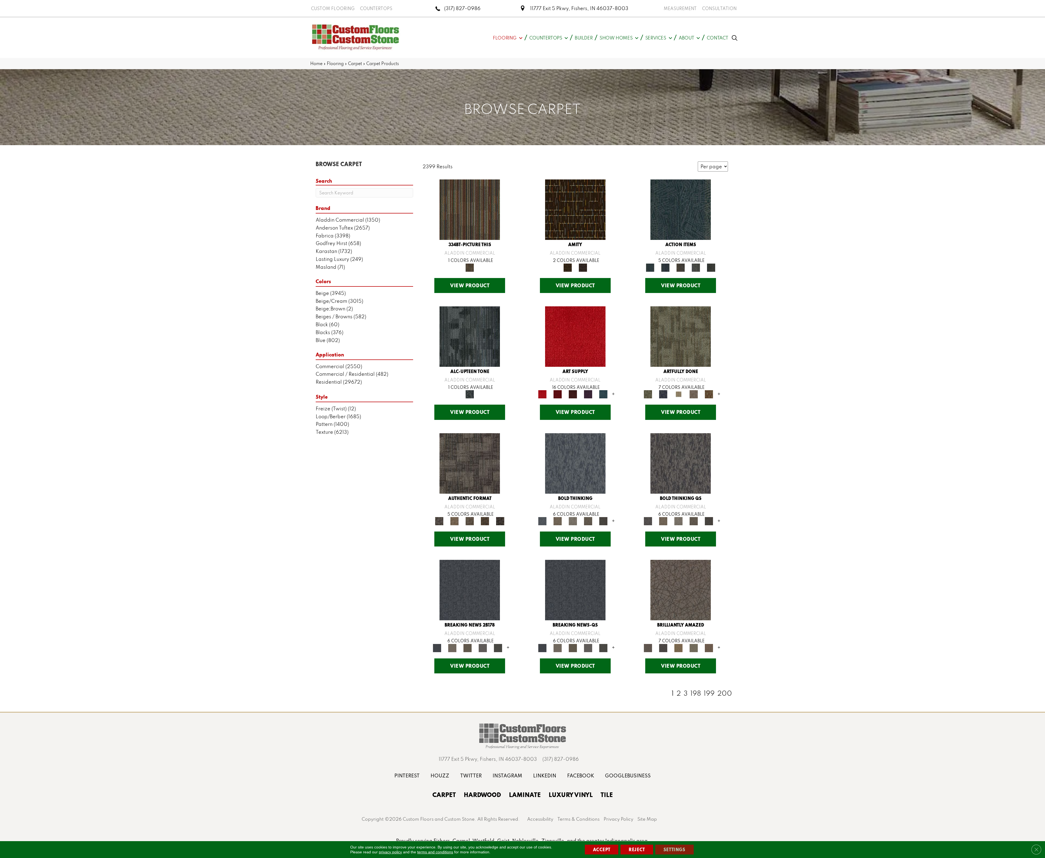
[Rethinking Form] (485, 520)
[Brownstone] (680, 267)
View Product (469, 285)
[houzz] (440, 775)
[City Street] (711, 267)
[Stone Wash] (603, 393)
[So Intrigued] (680, 589)
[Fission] (588, 520)
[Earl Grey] (696, 267)
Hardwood (482, 794)
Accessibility (540, 819)
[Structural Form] (500, 520)
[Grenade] (557, 520)
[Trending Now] (452, 647)
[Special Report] (467, 647)
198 (695, 693)
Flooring (335, 63)
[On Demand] (498, 647)
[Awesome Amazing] (693, 393)
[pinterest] (407, 775)
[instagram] (507, 775)
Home (316, 63)
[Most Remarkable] (663, 393)
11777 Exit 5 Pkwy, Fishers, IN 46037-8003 (579, 8)
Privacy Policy (618, 819)
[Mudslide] (469, 209)
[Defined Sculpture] (454, 520)
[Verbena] (588, 393)
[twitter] (471, 775)
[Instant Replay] (483, 647)
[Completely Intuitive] (678, 647)
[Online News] (469, 589)
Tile (607, 794)
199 (709, 693)
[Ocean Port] (665, 267)
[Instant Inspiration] (709, 647)
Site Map (647, 819)
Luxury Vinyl (571, 794)
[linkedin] (544, 775)
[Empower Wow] (693, 647)
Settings (674, 849)
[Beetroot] (573, 393)
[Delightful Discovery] (680, 335)
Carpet (355, 63)
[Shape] (575, 462)
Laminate (525, 794)
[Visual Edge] (469, 462)
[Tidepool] (680, 209)
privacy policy (390, 852)
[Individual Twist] (470, 520)
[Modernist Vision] (678, 393)
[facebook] (580, 775)
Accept (601, 849)
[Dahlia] (557, 393)
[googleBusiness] (628, 775)
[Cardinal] (575, 335)
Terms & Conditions (578, 819)
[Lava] (573, 520)
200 (724, 693)
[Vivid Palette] (709, 393)
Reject (637, 849)
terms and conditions (435, 852)
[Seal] (603, 520)
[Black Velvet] (583, 267)
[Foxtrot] (469, 335)
